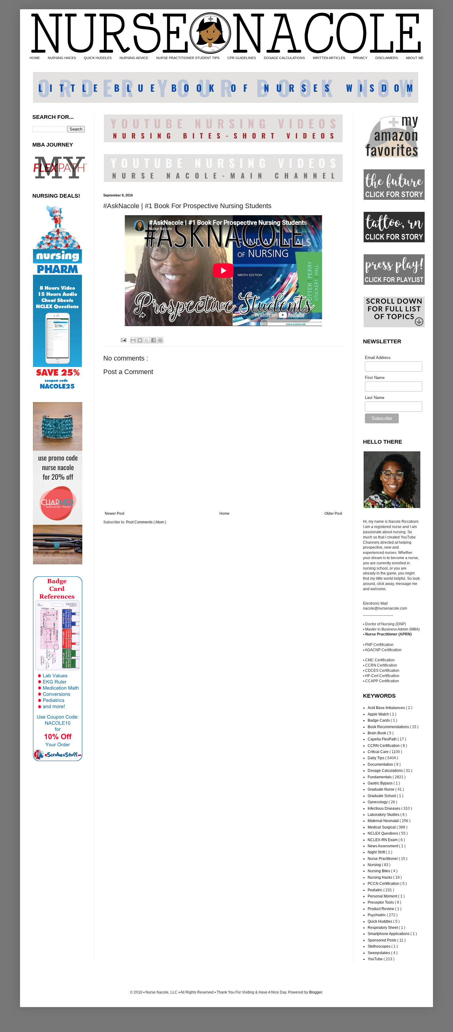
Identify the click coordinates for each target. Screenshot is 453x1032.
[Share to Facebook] (153, 340)
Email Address (378, 357)
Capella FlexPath (383, 739)
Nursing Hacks (380, 877)
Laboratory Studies (384, 814)
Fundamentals (380, 777)
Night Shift (377, 852)
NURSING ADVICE (134, 58)
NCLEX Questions (383, 833)
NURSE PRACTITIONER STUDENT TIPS (187, 58)
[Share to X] (147, 340)
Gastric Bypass (381, 783)
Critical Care (379, 752)
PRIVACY (360, 58)
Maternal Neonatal (384, 821)
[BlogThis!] (140, 340)
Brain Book (377, 733)
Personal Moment (383, 896)
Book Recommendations (389, 727)
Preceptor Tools (381, 902)
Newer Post (114, 513)
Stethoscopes (379, 946)
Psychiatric (377, 915)
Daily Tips (376, 758)
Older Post (333, 513)
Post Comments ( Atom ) (146, 522)
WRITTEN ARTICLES (329, 58)
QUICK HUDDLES (98, 58)
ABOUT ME (414, 58)
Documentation (381, 764)
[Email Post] (123, 339)
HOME (35, 58)
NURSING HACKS (62, 58)
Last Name (374, 397)
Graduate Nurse (381, 789)
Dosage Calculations (386, 770)
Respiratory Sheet (383, 927)
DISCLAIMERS (386, 58)
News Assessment (383, 846)
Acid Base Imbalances (387, 708)
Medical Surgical (382, 827)
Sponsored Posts (382, 940)
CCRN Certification (384, 746)
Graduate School (382, 796)
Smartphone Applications (389, 934)
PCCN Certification (384, 883)
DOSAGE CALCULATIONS (284, 58)
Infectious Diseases (384, 808)
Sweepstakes (379, 953)
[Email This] (133, 340)
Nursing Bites (379, 871)
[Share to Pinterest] (160, 340)
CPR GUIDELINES (241, 58)
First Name (375, 377)
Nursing (375, 865)
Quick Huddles (380, 921)
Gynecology (378, 802)
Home (224, 513)
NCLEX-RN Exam (383, 840)
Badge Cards (379, 720)
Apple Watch (379, 714)
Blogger (315, 992)
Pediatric (375, 890)
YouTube (376, 959)
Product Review (381, 909)
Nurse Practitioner (383, 859)
